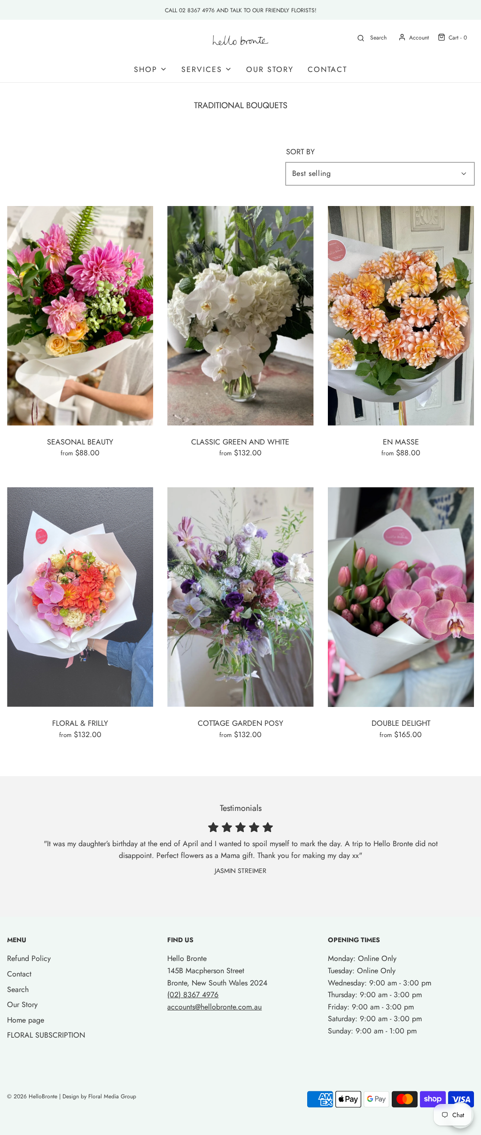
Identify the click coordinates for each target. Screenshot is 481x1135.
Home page (25, 1020)
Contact (327, 69)
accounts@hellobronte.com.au (214, 1006)
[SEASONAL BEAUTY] (80, 316)
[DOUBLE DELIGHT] (401, 597)
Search (18, 989)
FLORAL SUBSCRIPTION (46, 1035)
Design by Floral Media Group (99, 1096)
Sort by (300, 152)
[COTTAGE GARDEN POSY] (240, 597)
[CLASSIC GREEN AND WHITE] (240, 316)
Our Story (270, 69)
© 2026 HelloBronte (32, 1096)
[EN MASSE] (401, 316)
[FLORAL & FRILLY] (80, 597)
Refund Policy (29, 958)
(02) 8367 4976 (192, 994)
